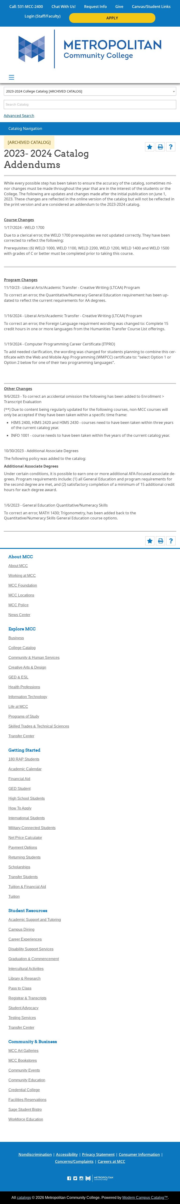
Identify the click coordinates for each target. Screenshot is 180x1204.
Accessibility (67, 1154)
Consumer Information (139, 1154)
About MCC (18, 566)
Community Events (24, 1070)
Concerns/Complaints (74, 1161)
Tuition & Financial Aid (27, 887)
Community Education (26, 1080)
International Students (26, 818)
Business (16, 638)
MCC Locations (21, 595)
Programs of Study (23, 716)
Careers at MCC (111, 1161)
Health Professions (24, 687)
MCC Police (18, 605)
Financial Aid (19, 779)
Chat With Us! (63, 6)
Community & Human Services (34, 658)
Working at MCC (22, 576)
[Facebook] (69, 1178)
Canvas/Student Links (151, 6)
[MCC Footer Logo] (99, 1178)
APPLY (112, 18)
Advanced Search (19, 115)
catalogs (24, 1198)
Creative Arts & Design (27, 667)
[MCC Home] (90, 49)
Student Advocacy (23, 1008)
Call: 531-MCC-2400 (26, 6)
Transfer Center (21, 736)
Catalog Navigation (25, 128)
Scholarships (19, 867)
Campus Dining (21, 929)
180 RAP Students (23, 759)
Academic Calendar (24, 769)
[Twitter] (75, 1178)
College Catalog (22, 648)
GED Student (19, 789)
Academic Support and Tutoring (34, 920)
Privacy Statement (98, 1154)
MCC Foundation (22, 585)
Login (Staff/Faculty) (42, 16)
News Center (19, 615)
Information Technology (27, 697)
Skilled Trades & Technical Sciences (38, 726)
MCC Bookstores (22, 1060)
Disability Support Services (30, 949)
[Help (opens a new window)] (170, 146)
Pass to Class (19, 988)
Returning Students (24, 857)
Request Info (95, 6)
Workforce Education (25, 1119)
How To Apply (19, 808)
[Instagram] (81, 1178)
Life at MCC (18, 707)
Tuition (14, 897)
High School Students (26, 798)
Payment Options (22, 847)
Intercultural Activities (26, 969)
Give (119, 6)
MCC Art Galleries (23, 1051)
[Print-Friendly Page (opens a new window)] (160, 146)
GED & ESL (18, 677)
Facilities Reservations (27, 1100)
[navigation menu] (11, 77)
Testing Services (22, 1018)
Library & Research (24, 978)
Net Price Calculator (25, 838)
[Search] (173, 104)
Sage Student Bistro (25, 1110)
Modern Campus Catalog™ (145, 1198)
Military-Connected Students (32, 828)
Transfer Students (23, 877)
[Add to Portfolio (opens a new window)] (149, 146)
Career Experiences (25, 939)
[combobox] (90, 91)
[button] (168, 697)
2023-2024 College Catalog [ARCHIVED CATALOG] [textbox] (44, 91)
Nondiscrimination (35, 1154)
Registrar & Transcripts (27, 998)
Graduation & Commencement (33, 959)
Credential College (24, 1090)
